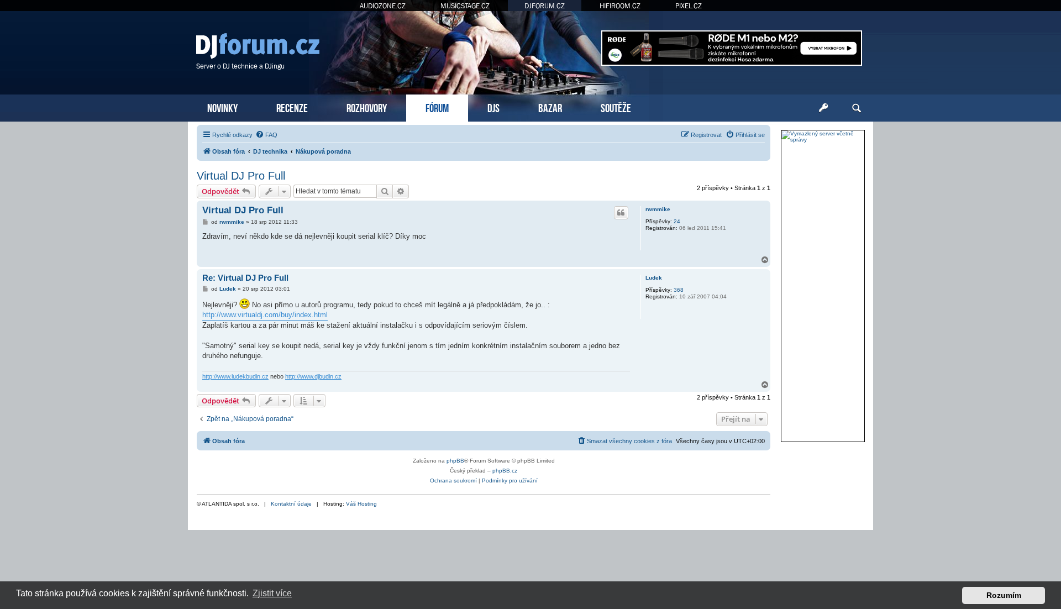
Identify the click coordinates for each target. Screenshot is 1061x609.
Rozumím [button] (1003, 595)
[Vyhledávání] (856, 108)
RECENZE (292, 107)
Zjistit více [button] (272, 593)
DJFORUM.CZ (544, 6)
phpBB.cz (504, 471)
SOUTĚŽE (616, 107)
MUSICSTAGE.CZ (465, 6)
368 (679, 290)
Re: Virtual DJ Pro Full (245, 277)
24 (677, 221)
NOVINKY (222, 107)
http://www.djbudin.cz (313, 376)
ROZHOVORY (366, 107)
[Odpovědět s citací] (621, 212)
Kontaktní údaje (291, 504)
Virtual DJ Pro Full (241, 176)
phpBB (455, 461)
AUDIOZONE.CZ (383, 6)
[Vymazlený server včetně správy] (822, 136)
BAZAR (550, 107)
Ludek (653, 278)
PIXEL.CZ (688, 6)
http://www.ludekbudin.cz (235, 376)
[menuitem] (266, 134)
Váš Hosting (361, 504)
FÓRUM (437, 107)
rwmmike (657, 209)
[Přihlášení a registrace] (823, 108)
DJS (493, 107)
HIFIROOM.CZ (620, 6)
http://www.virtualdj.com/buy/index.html (265, 315)
